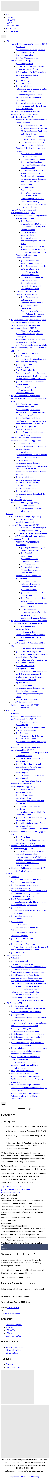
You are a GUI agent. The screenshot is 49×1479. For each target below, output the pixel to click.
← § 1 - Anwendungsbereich (12, 1187)
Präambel (15, 713)
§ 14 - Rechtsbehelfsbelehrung (28, 781)
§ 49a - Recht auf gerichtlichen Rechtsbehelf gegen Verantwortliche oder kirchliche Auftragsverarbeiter (31, 421)
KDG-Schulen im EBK (14, 1003)
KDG (7, 14)
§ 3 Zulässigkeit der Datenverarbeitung (26, 1012)
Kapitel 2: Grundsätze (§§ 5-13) (23, 61)
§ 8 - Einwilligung (22, 78)
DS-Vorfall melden (13, 1350)
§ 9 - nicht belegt (23, 81)
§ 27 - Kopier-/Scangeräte (26, 699)
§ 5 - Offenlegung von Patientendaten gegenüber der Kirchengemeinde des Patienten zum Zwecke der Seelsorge (26, 989)
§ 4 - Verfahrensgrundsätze (27, 730)
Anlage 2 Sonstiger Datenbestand (24, 1074)
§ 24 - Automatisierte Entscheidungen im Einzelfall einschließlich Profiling (32, 199)
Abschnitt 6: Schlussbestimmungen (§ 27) (28, 868)
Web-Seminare (12, 31)
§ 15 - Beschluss (17, 941)
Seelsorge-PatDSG (13, 26)
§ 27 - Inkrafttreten (24, 871)
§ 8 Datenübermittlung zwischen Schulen (27, 1034)
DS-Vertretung (12, 1353)
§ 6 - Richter (16, 908)
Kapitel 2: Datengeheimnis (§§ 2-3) (25, 525)
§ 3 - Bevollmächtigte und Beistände (30, 728)
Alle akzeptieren (8, 1226)
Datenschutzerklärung (30, 1477)
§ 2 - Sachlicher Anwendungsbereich (30, 50)
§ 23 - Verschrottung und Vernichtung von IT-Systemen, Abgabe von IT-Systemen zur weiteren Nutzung (31, 674)
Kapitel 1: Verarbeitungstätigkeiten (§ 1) (27, 517)
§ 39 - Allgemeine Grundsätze (28, 331)
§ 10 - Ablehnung (17, 922)
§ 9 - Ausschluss (17, 919)
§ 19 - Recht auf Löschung (31, 162)
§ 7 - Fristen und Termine (26, 739)
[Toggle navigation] (3, 36)
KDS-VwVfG (10, 20)
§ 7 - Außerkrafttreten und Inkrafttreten (27, 1000)
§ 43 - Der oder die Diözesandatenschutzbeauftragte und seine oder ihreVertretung (31, 359)
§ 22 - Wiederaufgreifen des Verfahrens (32, 829)
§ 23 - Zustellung (23, 837)
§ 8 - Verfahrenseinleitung (21, 916)
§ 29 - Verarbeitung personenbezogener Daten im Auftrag (33, 241)
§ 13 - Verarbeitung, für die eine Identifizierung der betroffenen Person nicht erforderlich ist (31, 106)
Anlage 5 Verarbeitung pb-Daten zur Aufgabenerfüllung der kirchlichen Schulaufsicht (25, 1096)
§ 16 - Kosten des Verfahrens (23, 944)
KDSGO (9, 23)
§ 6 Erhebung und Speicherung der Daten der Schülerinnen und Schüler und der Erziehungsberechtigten (29, 1026)
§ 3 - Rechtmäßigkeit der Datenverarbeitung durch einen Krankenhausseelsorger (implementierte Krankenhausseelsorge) (29, 969)
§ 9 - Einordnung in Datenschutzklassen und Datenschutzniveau (31, 584)
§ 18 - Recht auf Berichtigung (33, 159)
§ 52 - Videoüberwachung (26, 443)
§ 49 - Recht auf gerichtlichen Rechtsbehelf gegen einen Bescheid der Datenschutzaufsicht (30, 412)
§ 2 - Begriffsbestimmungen (22, 964)
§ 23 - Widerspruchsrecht (31, 193)
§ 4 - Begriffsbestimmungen (27, 58)
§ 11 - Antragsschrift (19, 924)
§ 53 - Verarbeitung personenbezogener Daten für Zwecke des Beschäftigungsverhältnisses (31, 455)
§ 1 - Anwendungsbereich (26, 722)
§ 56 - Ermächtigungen (25, 505)
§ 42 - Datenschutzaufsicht (27, 353)
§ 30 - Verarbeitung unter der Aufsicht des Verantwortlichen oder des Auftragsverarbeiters (33, 249)
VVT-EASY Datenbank (14, 1347)
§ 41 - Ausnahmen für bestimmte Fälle (31, 345)
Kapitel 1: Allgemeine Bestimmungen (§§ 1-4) (29, 44)
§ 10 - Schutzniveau (29, 590)
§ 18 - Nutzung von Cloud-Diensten (30, 649)
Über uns (9, 1364)
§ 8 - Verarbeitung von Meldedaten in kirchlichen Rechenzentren (31, 570)
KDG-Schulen (11, 29)
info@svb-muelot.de (12, 1313)
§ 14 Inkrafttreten (18, 1068)
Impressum (14, 1477)
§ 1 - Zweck (20, 47)
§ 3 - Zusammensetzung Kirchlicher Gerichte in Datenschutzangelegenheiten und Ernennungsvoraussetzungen (29, 893)
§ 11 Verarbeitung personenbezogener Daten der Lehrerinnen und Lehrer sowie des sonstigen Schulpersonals (29, 1051)
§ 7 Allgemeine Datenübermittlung (25, 1031)
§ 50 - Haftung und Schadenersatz (30, 432)
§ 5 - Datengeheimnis (24, 64)
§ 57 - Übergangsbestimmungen (29, 508)
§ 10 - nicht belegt (23, 83)
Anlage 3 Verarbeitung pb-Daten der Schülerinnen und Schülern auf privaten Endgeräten (27, 1079)
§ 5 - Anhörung (22, 733)
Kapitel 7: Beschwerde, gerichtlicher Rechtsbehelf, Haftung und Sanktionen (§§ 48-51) (28, 398)
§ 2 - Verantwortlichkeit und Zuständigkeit (28, 1009)
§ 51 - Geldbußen (23, 435)
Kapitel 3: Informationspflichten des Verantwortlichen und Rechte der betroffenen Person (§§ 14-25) (25, 114)
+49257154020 (13, 1308)
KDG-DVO (9, 17)
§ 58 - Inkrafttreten (24, 511)
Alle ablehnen (21, 1226)
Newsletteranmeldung (15, 1367)
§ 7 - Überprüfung (28, 564)
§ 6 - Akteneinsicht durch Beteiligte (30, 736)
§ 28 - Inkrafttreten (24, 708)
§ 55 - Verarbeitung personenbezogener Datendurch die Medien (30, 494)
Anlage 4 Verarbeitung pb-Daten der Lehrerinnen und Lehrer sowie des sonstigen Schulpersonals (29, 1087)
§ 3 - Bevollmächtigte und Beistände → (16, 1190)
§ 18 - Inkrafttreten (19, 953)
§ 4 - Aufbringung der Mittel (22, 899)
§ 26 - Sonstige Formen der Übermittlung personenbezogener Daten (29, 694)
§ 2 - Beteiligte (22, 725)
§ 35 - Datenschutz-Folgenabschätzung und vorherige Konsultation (31, 286)
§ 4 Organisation (17, 1015)
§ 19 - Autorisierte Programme (28, 652)
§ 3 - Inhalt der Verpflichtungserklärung (31, 533)
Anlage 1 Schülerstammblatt (22, 1071)
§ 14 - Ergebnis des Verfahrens (23, 939)
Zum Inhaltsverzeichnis (10, 1192)
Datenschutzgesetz (14, 1325)
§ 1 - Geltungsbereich (19, 961)
